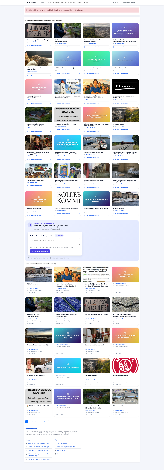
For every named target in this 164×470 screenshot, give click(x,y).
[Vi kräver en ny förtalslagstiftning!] (38, 35)
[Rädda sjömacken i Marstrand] (96, 147)
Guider (27, 440)
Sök (87, 2)
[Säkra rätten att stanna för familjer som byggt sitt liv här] (38, 148)
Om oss (79, 2)
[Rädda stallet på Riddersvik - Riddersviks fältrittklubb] (38, 120)
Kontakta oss (72, 2)
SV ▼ (43, 2)
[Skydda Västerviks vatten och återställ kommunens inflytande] (67, 92)
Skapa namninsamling (41, 251)
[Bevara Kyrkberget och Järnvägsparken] (38, 92)
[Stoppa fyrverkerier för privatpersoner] (38, 204)
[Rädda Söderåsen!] (125, 119)
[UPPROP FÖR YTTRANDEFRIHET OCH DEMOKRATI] (125, 92)
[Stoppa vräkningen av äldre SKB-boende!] (96, 176)
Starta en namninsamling (128, 2)
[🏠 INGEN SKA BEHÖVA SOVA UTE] (67, 119)
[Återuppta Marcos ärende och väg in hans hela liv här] (67, 176)
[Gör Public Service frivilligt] (38, 175)
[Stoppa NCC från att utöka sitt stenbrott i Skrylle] (96, 36)
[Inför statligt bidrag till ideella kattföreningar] (38, 64)
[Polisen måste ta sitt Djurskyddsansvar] (67, 36)
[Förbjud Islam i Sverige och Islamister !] (96, 63)
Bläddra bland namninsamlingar (57, 2)
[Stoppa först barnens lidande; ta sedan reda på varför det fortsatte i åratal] (125, 176)
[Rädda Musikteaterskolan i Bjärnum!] (67, 63)
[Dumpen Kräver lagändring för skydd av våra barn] (96, 204)
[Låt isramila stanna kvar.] (125, 63)
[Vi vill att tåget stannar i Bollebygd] (67, 203)
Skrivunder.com (32, 2)
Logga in (115, 2)
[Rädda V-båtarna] (125, 203)
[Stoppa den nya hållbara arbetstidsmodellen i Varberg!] (96, 92)
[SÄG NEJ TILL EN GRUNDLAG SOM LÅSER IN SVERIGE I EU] (96, 120)
